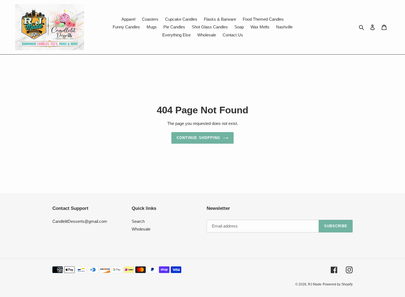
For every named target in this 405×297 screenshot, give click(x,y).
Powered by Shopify (338, 284)
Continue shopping (198, 138)
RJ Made (315, 284)
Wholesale (141, 229)
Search (138, 221)
